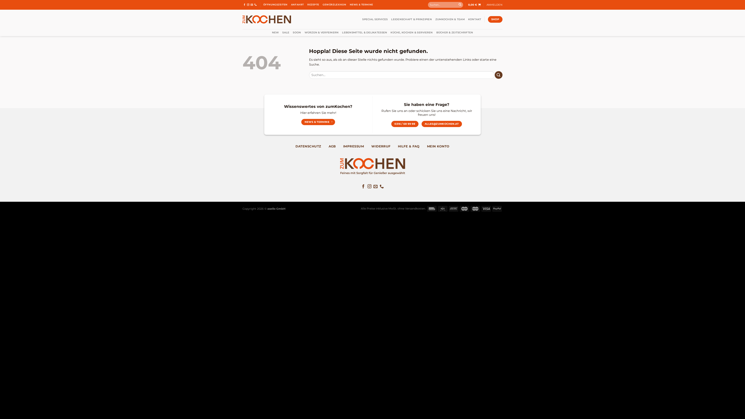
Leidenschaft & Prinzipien (411, 19)
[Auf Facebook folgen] (244, 4)
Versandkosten (415, 208)
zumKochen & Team (450, 19)
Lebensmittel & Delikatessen (364, 32)
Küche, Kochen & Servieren (412, 32)
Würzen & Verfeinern (322, 32)
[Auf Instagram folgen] (248, 4)
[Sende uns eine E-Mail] (252, 4)
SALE (285, 32)
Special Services (375, 19)
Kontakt (474, 19)
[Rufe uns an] (255, 4)
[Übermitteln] (460, 5)
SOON (297, 32)
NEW (275, 32)
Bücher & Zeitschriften (454, 32)
